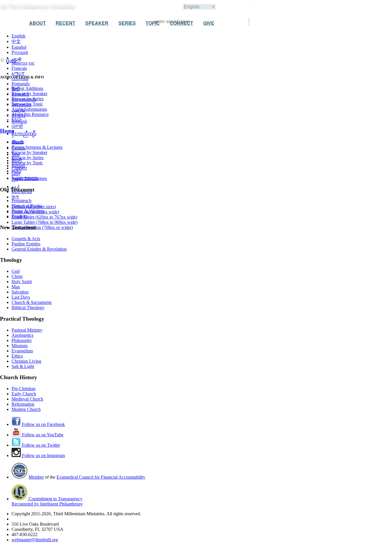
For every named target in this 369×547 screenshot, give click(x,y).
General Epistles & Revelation (39, 249)
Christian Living (26, 361)
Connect (19, 168)
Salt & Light (23, 366)
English (18, 35)
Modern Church (26, 409)
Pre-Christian (23, 388)
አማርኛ (18, 73)
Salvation (20, 292)
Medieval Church (27, 398)
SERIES (127, 23)
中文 (16, 41)
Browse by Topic (27, 103)
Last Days (21, 297)
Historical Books (27, 205)
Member (36, 477)
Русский (20, 52)
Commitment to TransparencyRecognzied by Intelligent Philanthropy (47, 501)
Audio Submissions (29, 109)
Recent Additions (27, 88)
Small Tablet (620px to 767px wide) (44, 217)
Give (16, 173)
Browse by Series (28, 98)
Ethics (17, 356)
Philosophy (22, 340)
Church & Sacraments (32, 302)
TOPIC (153, 23)
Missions (20, 345)
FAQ (16, 119)
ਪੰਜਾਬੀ (17, 126)
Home (11, 60)
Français (19, 68)
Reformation (23, 404)
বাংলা (15, 196)
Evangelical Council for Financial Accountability (101, 477)
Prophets (19, 216)
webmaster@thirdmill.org (35, 539)
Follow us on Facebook (43, 424)
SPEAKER (96, 23)
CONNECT (181, 23)
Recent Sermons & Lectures (37, 147)
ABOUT (37, 23)
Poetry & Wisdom (28, 210)
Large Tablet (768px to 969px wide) (45, 222)
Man (16, 286)
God (16, 271)
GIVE (208, 23)
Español (19, 47)
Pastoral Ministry (27, 330)
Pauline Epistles (26, 243)
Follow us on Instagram (43, 455)
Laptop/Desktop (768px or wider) (42, 227)
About (17, 142)
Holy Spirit (22, 281)
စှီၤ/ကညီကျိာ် (24, 133)
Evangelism (22, 350)
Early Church (24, 393)
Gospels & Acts (26, 238)
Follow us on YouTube (42, 434)
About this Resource (30, 114)
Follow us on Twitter (40, 445)
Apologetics (22, 335)
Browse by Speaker (29, 93)
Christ (17, 276)
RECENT (65, 23)
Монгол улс (23, 63)
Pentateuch (21, 200)
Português (21, 83)
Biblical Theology (28, 307)
